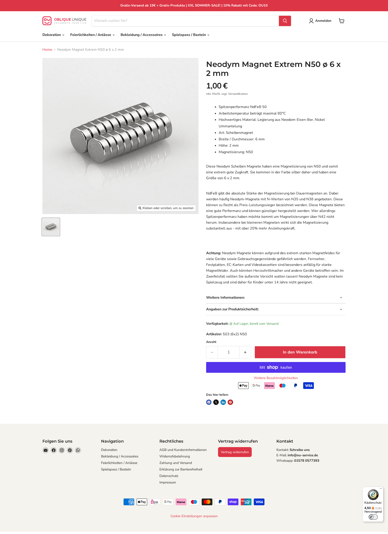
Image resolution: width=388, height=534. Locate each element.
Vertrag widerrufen (235, 452)
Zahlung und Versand (175, 463)
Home (47, 50)
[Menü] (381, 489)
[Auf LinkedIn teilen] (223, 402)
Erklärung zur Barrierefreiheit (180, 469)
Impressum (167, 482)
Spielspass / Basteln (189, 34)
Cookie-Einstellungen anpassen (194, 516)
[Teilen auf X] (216, 402)
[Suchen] (285, 21)
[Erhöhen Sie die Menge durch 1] (245, 352)
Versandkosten (238, 94)
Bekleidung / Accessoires (142, 34)
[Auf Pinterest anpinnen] (230, 402)
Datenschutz (168, 476)
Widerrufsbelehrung (174, 456)
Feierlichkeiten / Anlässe (91, 34)
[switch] (373, 517)
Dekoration (52, 34)
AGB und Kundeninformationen (183, 450)
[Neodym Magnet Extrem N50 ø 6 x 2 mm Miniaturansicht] (51, 227)
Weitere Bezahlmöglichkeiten (276, 378)
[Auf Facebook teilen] (209, 402)
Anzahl (211, 342)
